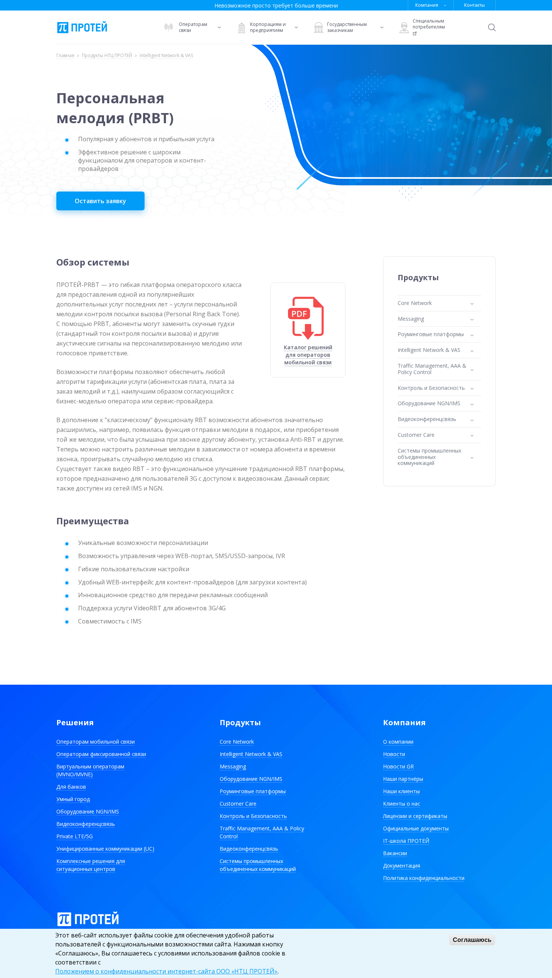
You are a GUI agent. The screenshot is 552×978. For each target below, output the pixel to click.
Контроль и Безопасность (253, 816)
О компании (398, 741)
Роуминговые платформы (253, 791)
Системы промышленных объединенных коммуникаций (258, 864)
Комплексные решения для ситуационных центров (90, 864)
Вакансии (395, 853)
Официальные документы (416, 828)
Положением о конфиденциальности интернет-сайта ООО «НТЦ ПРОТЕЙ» (166, 971)
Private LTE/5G (74, 836)
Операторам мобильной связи (95, 741)
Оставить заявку (100, 201)
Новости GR (398, 766)
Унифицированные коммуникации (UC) (105, 848)
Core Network (237, 741)
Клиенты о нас (401, 803)
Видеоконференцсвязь (85, 823)
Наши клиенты (401, 791)
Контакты (474, 5)
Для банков (71, 786)
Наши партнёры (403, 778)
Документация (401, 865)
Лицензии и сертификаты (415, 816)
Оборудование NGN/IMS (87, 811)
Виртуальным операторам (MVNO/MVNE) (90, 770)
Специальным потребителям (429, 24)
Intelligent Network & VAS (166, 56)
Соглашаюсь (472, 940)
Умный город (73, 799)
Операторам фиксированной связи (101, 754)
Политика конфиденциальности (424, 877)
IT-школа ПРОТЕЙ (406, 840)
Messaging (233, 766)
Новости (394, 754)
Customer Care (238, 803)
